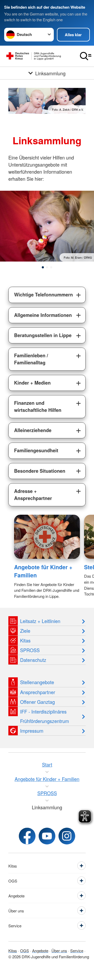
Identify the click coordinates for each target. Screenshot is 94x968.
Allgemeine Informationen (43, 315)
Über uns (59, 950)
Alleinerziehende (32, 430)
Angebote (40, 950)
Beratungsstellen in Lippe (43, 335)
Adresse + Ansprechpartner (33, 495)
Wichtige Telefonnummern (43, 294)
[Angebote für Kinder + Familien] (47, 537)
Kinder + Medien (32, 382)
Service (76, 950)
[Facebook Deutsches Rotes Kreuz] (27, 836)
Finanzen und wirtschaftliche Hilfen (37, 406)
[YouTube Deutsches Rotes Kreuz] (47, 836)
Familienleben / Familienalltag (31, 359)
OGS (24, 950)
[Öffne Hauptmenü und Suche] (85, 56)
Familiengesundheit (36, 450)
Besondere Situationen (39, 470)
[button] (43, 267)
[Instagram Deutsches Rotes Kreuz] (66, 836)
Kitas (12, 950)
